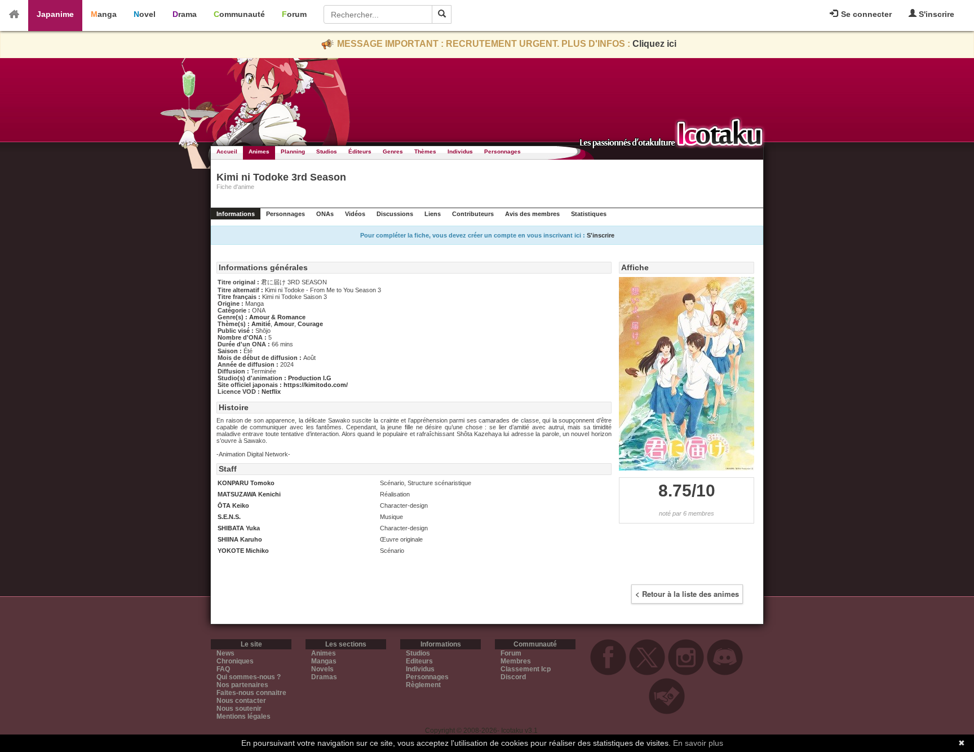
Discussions (395, 213)
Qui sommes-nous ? (248, 677)
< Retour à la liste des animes (687, 593)
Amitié (261, 323)
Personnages (502, 151)
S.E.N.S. (229, 516)
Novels (322, 669)
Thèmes (425, 151)
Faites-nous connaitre (251, 693)
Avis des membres (532, 213)
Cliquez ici (654, 44)
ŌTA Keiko (233, 505)
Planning (293, 151)
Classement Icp (526, 669)
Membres (516, 661)
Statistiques (588, 213)
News (225, 653)
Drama (184, 14)
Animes (259, 151)
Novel (145, 14)
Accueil (226, 151)
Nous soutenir (239, 709)
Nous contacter (241, 701)
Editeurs (419, 661)
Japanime (55, 14)
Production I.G (309, 378)
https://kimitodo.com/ (316, 384)
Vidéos (355, 213)
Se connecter (865, 14)
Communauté (239, 14)
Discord (513, 677)
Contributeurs (473, 213)
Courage (310, 323)
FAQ (223, 669)
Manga (104, 14)
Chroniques (235, 661)
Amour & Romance (277, 317)
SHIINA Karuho (240, 539)
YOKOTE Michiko (243, 550)
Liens (432, 213)
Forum (294, 14)
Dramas (324, 677)
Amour (284, 323)
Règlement (423, 685)
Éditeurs (359, 151)
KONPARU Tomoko (246, 483)
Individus (460, 151)
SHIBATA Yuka (239, 528)
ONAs (325, 213)
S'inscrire (935, 14)
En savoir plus (698, 742)
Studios (326, 151)
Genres (393, 151)
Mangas (324, 661)
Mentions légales (243, 716)
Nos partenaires (242, 685)
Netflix (271, 391)
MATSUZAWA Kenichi (249, 494)
